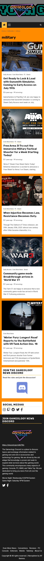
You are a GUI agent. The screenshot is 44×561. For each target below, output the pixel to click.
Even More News (18, 74)
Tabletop (29, 551)
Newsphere (32, 556)
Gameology (18, 92)
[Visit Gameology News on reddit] (13, 410)
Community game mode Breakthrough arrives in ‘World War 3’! (18, 276)
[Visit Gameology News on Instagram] (4, 410)
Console (5, 551)
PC (24, 74)
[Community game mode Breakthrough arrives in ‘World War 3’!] (22, 251)
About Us (38, 551)
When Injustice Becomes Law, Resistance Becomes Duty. (21, 214)
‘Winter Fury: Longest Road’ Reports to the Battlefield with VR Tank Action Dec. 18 (20, 340)
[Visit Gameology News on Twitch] (8, 410)
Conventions (23, 548)
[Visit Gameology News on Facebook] (22, 410)
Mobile (22, 551)
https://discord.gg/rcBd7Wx (13, 445)
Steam (28, 74)
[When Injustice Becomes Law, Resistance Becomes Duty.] (22, 191)
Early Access (7, 74)
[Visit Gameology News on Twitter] (18, 410)
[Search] (40, 25)
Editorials (14, 551)
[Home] (4, 25)
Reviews (32, 548)
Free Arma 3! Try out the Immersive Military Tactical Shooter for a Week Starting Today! (20, 150)
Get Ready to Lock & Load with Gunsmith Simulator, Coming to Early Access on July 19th (19, 83)
